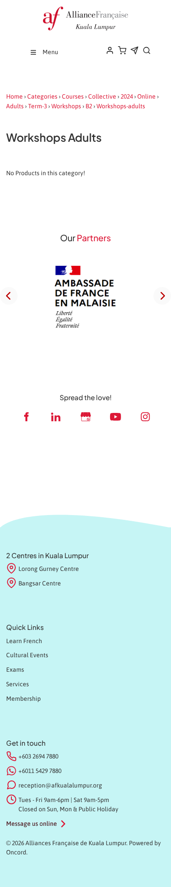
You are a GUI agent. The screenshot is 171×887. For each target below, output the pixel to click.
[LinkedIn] (55, 417)
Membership (23, 698)
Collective (102, 96)
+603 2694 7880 (38, 756)
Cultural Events (27, 655)
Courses (73, 96)
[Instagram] (145, 417)
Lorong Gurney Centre (48, 568)
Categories (42, 96)
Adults (15, 106)
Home (14, 96)
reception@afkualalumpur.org (60, 785)
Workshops (66, 106)
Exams (15, 669)
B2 (89, 106)
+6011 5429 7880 (39, 770)
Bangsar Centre (39, 583)
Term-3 (37, 106)
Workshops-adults (120, 106)
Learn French (24, 640)
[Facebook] (25, 417)
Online (146, 96)
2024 (127, 96)
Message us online (31, 823)
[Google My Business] (85, 417)
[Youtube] (115, 417)
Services (17, 684)
